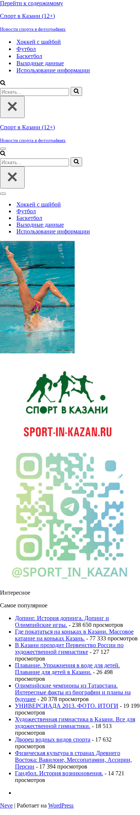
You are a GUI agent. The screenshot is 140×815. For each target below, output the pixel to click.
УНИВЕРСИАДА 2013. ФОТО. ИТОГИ (66, 706)
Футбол (26, 49)
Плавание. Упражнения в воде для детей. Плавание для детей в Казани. (67, 668)
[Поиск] (3, 83)
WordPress (61, 805)
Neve (6, 805)
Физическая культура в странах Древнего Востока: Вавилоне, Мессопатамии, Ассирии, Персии (73, 760)
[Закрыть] (12, 107)
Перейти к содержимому (31, 3)
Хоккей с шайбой (38, 42)
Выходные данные (40, 63)
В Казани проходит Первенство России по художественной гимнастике (69, 648)
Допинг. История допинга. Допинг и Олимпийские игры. (62, 621)
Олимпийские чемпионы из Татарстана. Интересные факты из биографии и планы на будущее (73, 692)
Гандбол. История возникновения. (59, 773)
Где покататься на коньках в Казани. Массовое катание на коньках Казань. (74, 635)
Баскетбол (29, 56)
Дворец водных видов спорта (52, 739)
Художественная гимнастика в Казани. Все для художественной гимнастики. (75, 722)
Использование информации (53, 70)
